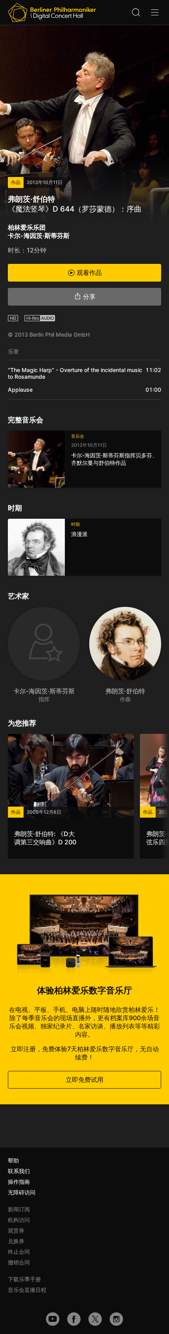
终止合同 (19, 1251)
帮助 (13, 1160)
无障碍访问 (21, 1192)
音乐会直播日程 (27, 1289)
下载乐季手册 (24, 1279)
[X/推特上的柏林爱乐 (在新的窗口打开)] (95, 1319)
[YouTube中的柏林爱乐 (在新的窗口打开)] (52, 1319)
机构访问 (19, 1219)
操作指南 (19, 1181)
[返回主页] (52, 12)
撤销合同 (19, 1262)
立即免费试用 (84, 1079)
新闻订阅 (19, 1209)
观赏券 (16, 1230)
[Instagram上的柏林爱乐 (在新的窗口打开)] (116, 1319)
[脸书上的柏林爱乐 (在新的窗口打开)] (74, 1319)
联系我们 (19, 1171)
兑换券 (16, 1241)
